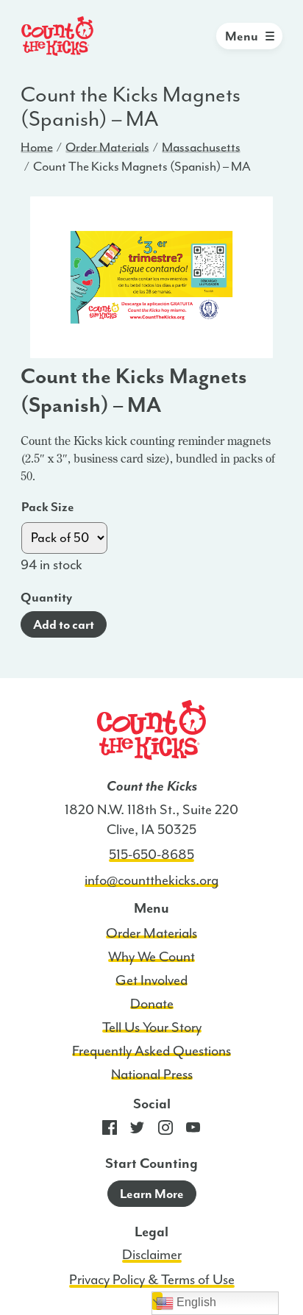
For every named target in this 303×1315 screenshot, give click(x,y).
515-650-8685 (151, 854)
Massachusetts (201, 147)
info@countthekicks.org (151, 880)
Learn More (152, 1194)
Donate (152, 1004)
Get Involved (151, 980)
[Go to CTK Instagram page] (165, 1131)
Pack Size (47, 507)
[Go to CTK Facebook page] (109, 1131)
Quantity (46, 597)
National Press (152, 1074)
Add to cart (63, 624)
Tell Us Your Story (152, 1027)
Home (37, 147)
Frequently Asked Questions (151, 1051)
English (195, 1302)
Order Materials (107, 147)
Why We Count (151, 957)
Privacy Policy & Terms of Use (152, 1280)
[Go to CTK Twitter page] (137, 1131)
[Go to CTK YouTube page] (193, 1131)
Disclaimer (152, 1255)
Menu (241, 36)
